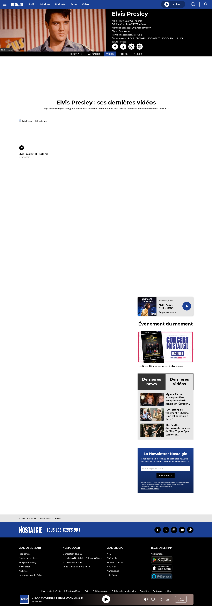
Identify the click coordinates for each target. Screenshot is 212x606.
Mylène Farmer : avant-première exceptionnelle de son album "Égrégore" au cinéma (178, 400)
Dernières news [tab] (151, 381)
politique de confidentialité (150, 488)
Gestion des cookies (162, 591)
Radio (32, 4)
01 (126, 20)
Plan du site (46, 591)
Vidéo (85, 4)
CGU (87, 591)
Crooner (141, 38)
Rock (131, 38)
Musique (45, 4)
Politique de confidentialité (124, 591)
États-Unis (136, 34)
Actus (74, 4)
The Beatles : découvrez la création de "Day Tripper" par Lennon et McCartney (178, 431)
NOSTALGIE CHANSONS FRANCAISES (167, 306)
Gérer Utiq (144, 591)
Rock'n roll (168, 38)
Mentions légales (73, 591)
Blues (180, 38)
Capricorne (124, 31)
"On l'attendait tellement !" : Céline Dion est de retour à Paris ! (177, 414)
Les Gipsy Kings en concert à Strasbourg (160, 366)
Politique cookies (100, 591)
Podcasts (60, 4)
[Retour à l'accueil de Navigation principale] (17, 4)
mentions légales (165, 486)
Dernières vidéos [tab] (179, 381)
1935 (130, 20)
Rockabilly (154, 38)
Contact (59, 591)
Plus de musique (181, 599)
